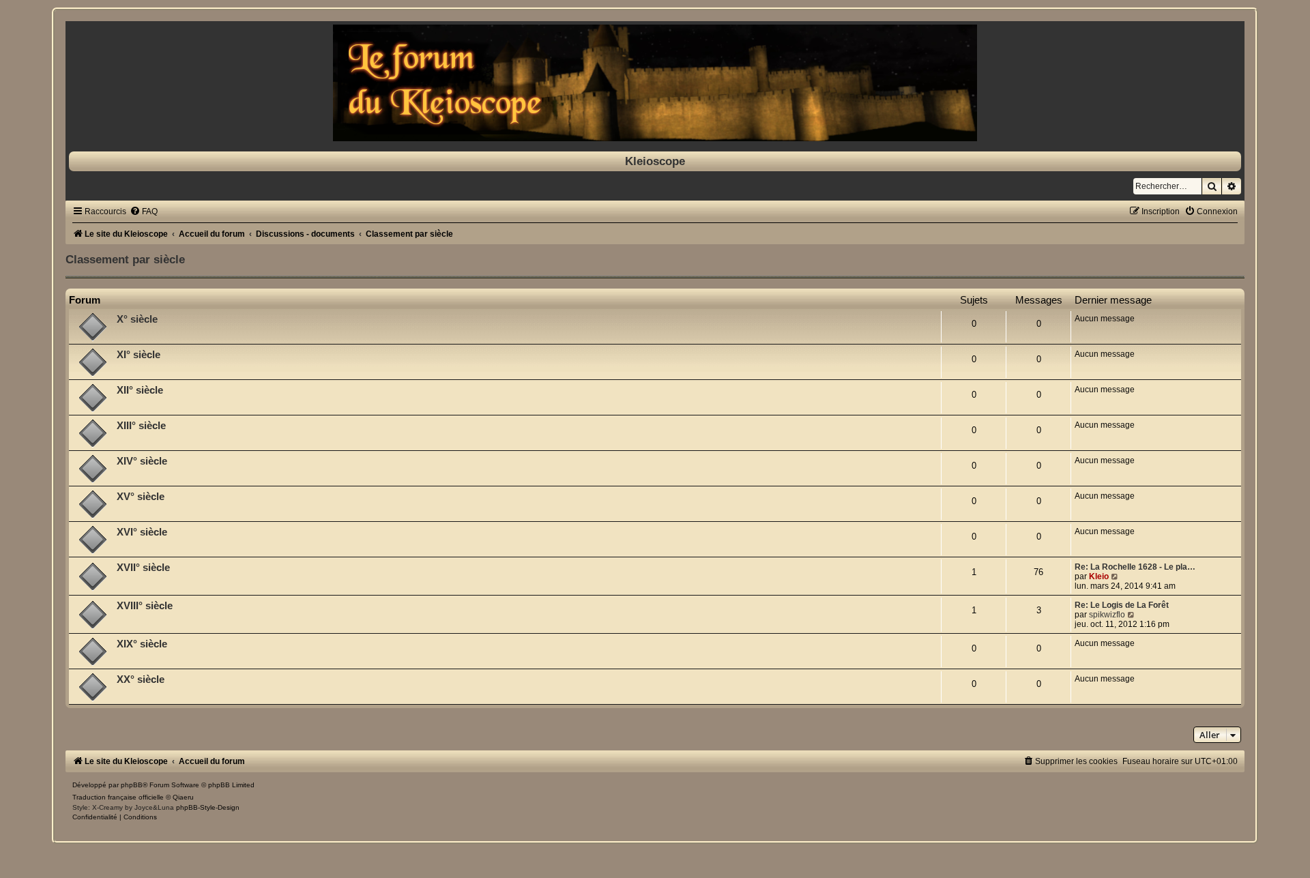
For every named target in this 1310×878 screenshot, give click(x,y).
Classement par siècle (125, 259)
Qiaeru (183, 797)
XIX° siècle (142, 644)
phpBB (132, 785)
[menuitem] (144, 211)
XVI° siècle (142, 532)
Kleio (1099, 576)
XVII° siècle (143, 567)
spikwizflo (1107, 614)
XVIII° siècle (145, 605)
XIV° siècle (142, 461)
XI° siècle (138, 354)
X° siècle (137, 319)
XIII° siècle (141, 425)
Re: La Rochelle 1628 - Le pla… (1135, 567)
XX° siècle (140, 679)
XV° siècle (140, 496)
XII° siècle (140, 390)
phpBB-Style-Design (207, 807)
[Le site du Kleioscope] (655, 83)
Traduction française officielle (118, 797)
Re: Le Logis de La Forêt (1122, 605)
